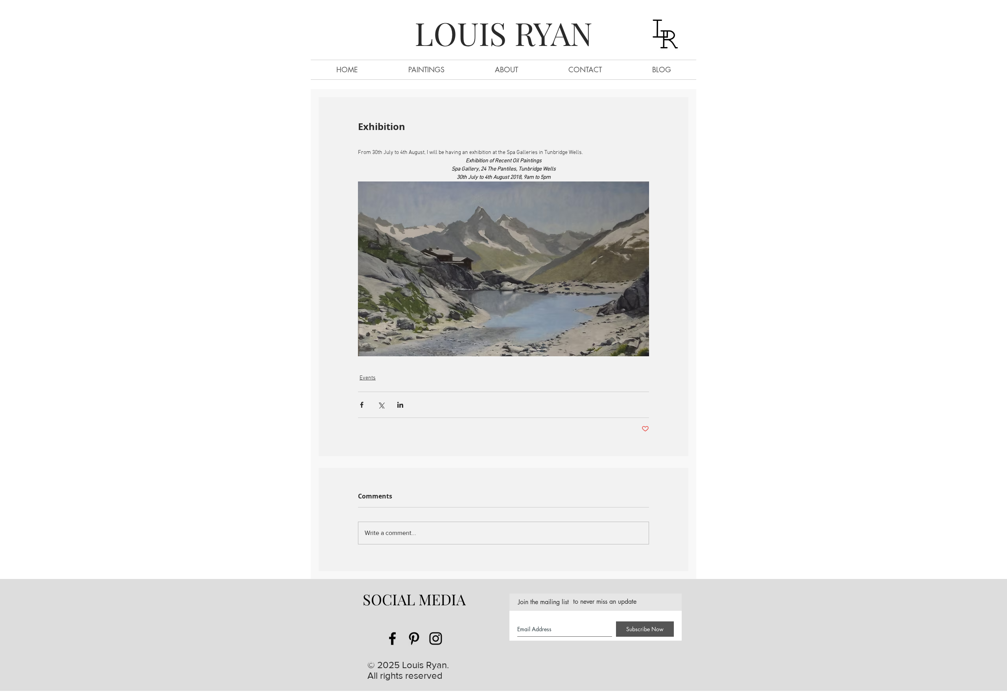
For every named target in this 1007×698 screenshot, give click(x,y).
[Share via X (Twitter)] (381, 405)
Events (368, 378)
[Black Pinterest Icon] (414, 638)
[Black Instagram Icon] (435, 638)
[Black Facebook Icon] (392, 638)
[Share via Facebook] (361, 405)
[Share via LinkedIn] (400, 405)
